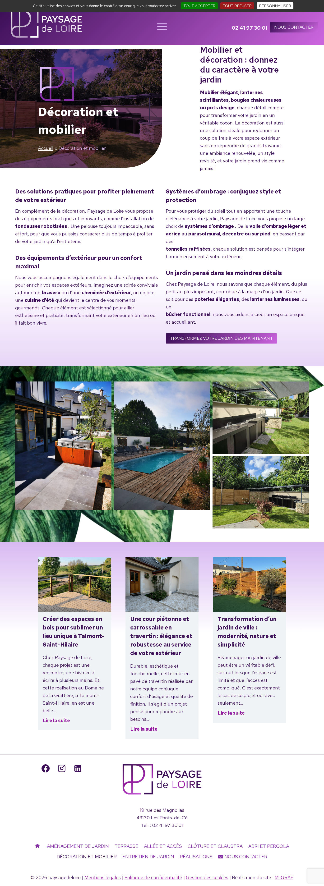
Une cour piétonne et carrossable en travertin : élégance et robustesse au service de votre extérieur (161, 636)
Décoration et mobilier (87, 857)
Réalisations (196, 857)
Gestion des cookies (207, 877)
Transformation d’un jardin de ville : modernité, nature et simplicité (247, 631)
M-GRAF (284, 877)
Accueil (45, 148)
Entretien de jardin (148, 857)
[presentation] (74, 584)
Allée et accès (163, 846)
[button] (63, 445)
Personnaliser (275, 5)
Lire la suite (56, 720)
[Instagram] (62, 768)
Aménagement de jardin (78, 846)
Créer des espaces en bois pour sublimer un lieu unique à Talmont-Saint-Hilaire (74, 631)
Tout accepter (199, 5)
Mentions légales (102, 877)
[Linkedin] (78, 768)
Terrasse (126, 846)
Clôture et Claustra (215, 846)
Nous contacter (294, 27)
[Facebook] (45, 768)
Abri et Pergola (268, 846)
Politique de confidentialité (153, 877)
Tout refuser (237, 5)
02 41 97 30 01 (167, 825)
